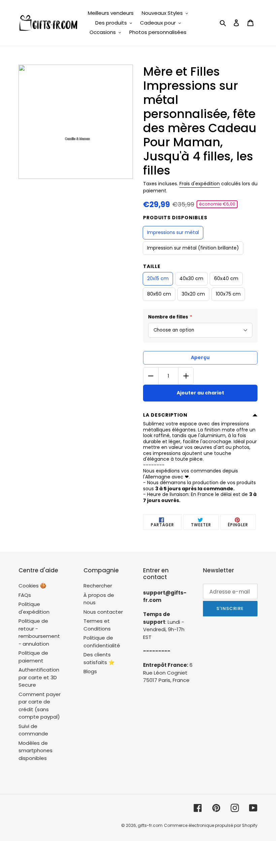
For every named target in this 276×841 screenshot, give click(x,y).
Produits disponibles (175, 217)
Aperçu (200, 357)
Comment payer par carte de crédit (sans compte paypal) (40, 706)
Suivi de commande (33, 730)
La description (165, 415)
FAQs (25, 595)
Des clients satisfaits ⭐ (99, 658)
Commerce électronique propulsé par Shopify (210, 825)
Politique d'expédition (34, 608)
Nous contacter (103, 611)
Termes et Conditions (97, 624)
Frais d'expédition (199, 183)
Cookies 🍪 (32, 585)
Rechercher (97, 585)
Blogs (90, 671)
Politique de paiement (33, 656)
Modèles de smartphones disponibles (36, 750)
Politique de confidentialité (101, 641)
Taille (152, 266)
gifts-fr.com (150, 825)
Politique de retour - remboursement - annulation (39, 632)
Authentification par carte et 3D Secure (39, 677)
